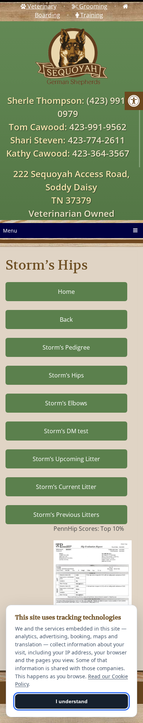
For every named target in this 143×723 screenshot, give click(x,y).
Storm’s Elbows (66, 403)
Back (66, 319)
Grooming (92, 6)
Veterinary (41, 6)
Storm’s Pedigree (66, 347)
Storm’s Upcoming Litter (66, 459)
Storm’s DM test (66, 431)
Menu (10, 230)
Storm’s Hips (66, 375)
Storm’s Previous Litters (66, 515)
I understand (72, 701)
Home (66, 292)
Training (91, 15)
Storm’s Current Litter (66, 487)
